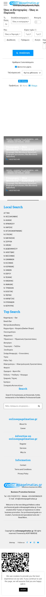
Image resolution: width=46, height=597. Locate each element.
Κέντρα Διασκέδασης (12, 325)
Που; (5, 30)
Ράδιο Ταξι (8, 360)
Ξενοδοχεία (8, 350)
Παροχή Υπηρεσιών (14, 140)
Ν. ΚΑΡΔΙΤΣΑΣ (9, 299)
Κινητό (37, 40)
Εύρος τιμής (30, 30)
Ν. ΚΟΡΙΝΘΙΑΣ (9, 267)
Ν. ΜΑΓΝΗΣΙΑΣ (9, 238)
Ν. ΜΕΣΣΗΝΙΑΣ (9, 256)
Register (23, 444)
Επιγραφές (26, 140)
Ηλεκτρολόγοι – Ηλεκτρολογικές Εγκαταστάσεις (23, 364)
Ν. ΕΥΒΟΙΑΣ (8, 234)
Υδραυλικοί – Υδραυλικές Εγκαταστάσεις (20, 339)
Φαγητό (7, 368)
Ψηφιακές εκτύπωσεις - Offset (18, 142)
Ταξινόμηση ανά (14, 73)
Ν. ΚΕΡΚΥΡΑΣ (9, 306)
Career (23, 428)
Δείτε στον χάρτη (24, 67)
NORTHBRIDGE (31, 533)
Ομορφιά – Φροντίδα (12, 371)
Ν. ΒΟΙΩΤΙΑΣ (8, 291)
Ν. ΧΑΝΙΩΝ (8, 270)
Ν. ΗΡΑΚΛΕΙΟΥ (9, 224)
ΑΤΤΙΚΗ (7, 213)
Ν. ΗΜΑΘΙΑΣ (8, 284)
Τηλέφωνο (25, 40)
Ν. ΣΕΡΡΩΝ (8, 242)
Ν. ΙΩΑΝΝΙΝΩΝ (9, 259)
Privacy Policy (23, 474)
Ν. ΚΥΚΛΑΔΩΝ (9, 302)
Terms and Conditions (23, 469)
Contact (23, 465)
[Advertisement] (23, 111)
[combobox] (21, 21)
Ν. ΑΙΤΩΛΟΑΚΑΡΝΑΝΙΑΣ (13, 231)
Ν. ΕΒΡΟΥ (7, 274)
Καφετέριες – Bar (11, 318)
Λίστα (25, 86)
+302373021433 (14, 159)
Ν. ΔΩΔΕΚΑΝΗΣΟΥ (11, 249)
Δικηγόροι (8, 343)
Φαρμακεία (8, 336)
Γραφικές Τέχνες (10, 378)
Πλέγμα (34, 86)
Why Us (23, 452)
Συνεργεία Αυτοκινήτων (13, 385)
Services (23, 448)
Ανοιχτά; (37, 18)
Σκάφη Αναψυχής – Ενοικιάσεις (16, 353)
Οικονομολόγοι (10, 332)
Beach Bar (8, 321)
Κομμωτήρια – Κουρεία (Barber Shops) (19, 328)
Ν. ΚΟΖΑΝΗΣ (8, 263)
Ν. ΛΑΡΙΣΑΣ (8, 227)
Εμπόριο (9, 139)
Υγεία (6, 357)
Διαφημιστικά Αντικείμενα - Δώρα (26, 139)
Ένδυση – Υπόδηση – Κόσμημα (16, 375)
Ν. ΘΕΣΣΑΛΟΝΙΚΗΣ (11, 217)
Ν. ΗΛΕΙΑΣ (7, 245)
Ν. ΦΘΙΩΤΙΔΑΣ (9, 252)
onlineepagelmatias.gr (27, 507)
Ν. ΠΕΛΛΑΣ (8, 277)
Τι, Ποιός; (6, 19)
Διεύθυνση (11, 40)
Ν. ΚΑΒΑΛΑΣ (8, 281)
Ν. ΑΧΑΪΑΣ (8, 220)
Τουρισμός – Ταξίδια (12, 346)
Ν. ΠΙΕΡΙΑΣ (8, 295)
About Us (23, 424)
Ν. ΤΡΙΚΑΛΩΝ (9, 288)
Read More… (23, 517)
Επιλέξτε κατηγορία (19, 18)
